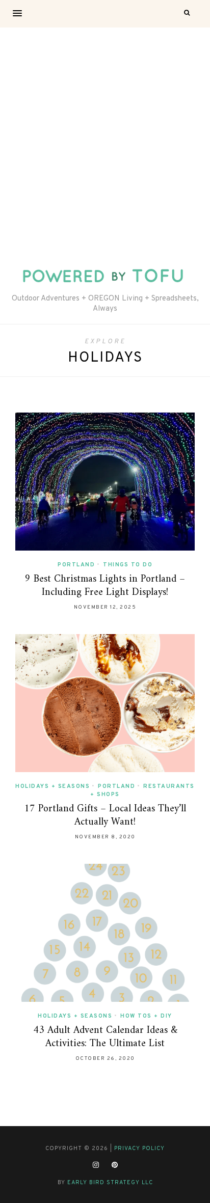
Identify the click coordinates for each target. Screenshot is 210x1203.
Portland (76, 564)
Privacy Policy (139, 1148)
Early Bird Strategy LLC (110, 1182)
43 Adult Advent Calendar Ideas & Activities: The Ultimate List (105, 1037)
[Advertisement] (105, 137)
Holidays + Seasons (52, 786)
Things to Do (127, 564)
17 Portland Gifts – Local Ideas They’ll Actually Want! (105, 815)
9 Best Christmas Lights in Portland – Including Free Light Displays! (105, 585)
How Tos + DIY (146, 1016)
